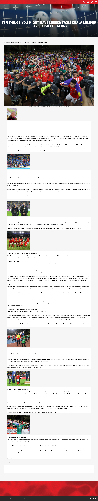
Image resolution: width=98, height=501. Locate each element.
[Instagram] (88, 2)
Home (5, 42)
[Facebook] (83, 2)
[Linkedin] (96, 2)
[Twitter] (92, 2)
